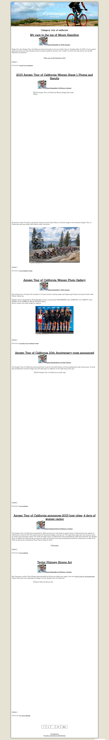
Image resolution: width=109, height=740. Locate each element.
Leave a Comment (66, 88)
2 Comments (66, 45)
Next (64, 727)
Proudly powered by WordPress (54, 736)
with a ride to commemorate (85, 576)
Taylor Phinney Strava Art (54, 562)
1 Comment (66, 290)
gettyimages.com (39, 263)
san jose (21, 65)
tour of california (28, 65)
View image (32, 263)
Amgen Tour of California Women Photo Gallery (54, 280)
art (20, 715)
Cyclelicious (54, 13)
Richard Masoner (52, 45)
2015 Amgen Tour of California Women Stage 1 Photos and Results (54, 76)
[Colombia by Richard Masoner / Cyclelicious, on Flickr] (54, 545)
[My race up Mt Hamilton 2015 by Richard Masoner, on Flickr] (54, 58)
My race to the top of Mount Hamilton (54, 35)
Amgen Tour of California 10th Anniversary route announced (54, 353)
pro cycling (22, 343)
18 (58, 727)
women (30, 270)
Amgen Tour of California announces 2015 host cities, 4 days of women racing (55, 517)
